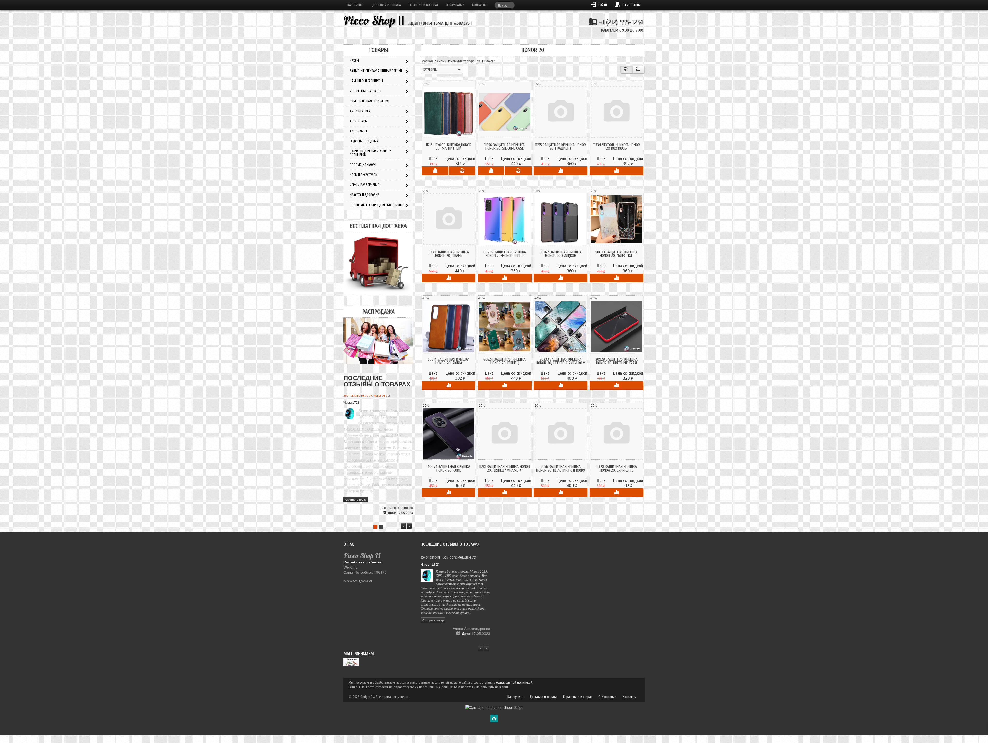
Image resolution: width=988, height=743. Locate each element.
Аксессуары (358, 131)
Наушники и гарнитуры (366, 81)
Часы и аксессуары (364, 175)
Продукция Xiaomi (363, 165)
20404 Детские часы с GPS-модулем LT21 (366, 395)
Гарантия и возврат (423, 5)
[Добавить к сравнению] (435, 170)
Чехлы (440, 61)
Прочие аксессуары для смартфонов (377, 205)
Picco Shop (373, 20)
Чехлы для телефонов (463, 61)
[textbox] (504, 5)
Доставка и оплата (386, 5)
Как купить (355, 5)
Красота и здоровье (364, 195)
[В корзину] (462, 170)
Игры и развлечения (365, 185)
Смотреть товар (355, 499)
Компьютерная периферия (369, 101)
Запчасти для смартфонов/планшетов (370, 153)
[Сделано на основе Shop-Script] (494, 706)
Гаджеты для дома (364, 141)
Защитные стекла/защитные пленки (376, 71)
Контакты (479, 5)
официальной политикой (514, 682)
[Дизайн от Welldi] (494, 718)
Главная (427, 61)
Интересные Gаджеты (365, 91)
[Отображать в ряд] (638, 70)
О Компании (455, 5)
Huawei (487, 61)
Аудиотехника (360, 111)
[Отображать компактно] (626, 70)
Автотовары (358, 121)
